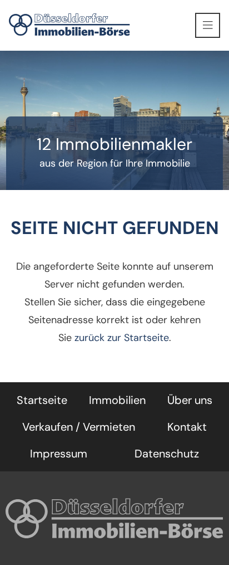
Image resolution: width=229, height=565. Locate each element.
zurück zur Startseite (121, 337)
